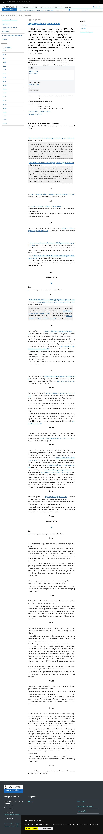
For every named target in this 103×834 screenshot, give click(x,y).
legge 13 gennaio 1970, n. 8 (65, 381)
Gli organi (33, 7)
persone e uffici (75, 10)
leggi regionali (31, 10)
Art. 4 (4, 62)
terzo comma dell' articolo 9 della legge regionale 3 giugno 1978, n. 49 (51, 163)
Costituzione (83, 28)
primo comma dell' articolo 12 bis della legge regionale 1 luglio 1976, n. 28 (52, 300)
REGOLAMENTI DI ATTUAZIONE (39, 111)
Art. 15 (5, 104)
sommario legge (49, 10)
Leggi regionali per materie (9, 28)
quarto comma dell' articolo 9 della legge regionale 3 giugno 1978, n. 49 (52, 194)
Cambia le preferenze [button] (45, 828)
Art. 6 (4, 70)
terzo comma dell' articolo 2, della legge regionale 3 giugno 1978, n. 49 (51, 138)
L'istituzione (24, 7)
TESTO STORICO (33, 73)
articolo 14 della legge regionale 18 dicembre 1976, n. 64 (55, 302)
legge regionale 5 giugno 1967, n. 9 (56, 497)
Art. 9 (4, 81)
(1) (51, 283)
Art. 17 (5, 112)
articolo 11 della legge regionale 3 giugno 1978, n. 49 (47, 206)
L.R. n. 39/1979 (7, 47)
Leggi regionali (6, 24)
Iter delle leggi (83, 25)
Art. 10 (5, 85)
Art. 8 (4, 77)
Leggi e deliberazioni (54, 7)
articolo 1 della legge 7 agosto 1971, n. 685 (54, 472)
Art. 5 (4, 66)
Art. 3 (4, 58)
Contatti (4, 39)
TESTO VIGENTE (33, 71)
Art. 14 (5, 100)
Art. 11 (5, 89)
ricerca (38, 10)
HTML (30, 84)
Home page (22, 10)
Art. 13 (5, 97)
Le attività (42, 7)
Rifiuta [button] (35, 828)
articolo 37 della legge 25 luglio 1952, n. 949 (58, 470)
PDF (34, 84)
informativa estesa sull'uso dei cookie (87, 824)
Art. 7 (4, 73)
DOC (38, 84)
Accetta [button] (28, 828)
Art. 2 (4, 54)
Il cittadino (67, 7)
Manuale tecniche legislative (86, 32)
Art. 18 (5, 116)
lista (42, 10)
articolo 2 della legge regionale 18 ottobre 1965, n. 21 (57, 438)
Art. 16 (5, 108)
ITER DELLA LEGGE (35, 114)
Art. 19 (5, 120)
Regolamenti (5, 31)
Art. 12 (5, 93)
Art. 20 (5, 123)
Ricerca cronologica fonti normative (12, 35)
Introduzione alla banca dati (9, 20)
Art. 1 (4, 50)
